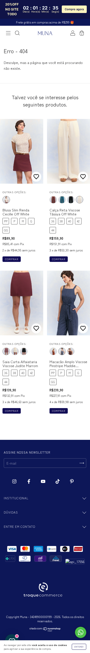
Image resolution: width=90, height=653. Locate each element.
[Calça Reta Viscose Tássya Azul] (62, 199)
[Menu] (8, 33)
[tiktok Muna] (58, 481)
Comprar (11, 259)
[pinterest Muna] (72, 481)
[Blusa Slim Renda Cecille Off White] (6, 199)
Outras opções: (14, 192)
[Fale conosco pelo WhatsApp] (80, 632)
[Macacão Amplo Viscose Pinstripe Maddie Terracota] (53, 351)
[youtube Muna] (43, 481)
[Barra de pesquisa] (17, 33)
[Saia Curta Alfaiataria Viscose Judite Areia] (15, 351)
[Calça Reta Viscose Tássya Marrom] (53, 199)
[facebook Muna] (29, 481)
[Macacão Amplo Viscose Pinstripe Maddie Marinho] (62, 351)
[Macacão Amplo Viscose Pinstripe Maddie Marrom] (70, 351)
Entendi (79, 646)
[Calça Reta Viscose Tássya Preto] (70, 199)
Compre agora (74, 9)
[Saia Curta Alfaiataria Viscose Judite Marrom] (6, 351)
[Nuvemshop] (45, 630)
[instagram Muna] (15, 481)
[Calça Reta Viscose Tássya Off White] (79, 199)
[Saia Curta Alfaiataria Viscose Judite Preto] (24, 351)
